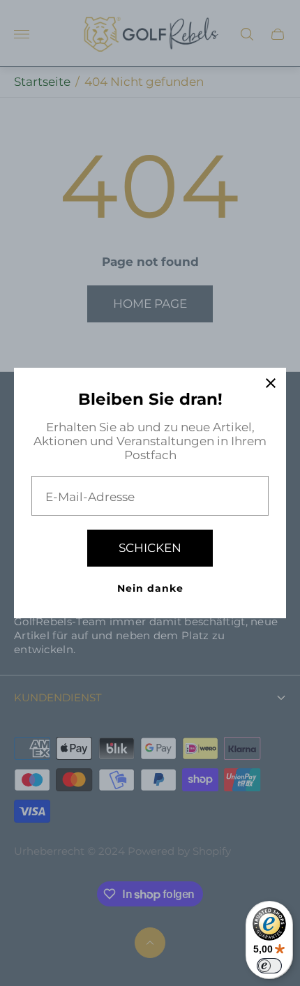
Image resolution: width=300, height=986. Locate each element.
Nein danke (150, 588)
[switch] (269, 965)
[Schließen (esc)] (270, 383)
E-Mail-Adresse (90, 497)
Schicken (150, 548)
